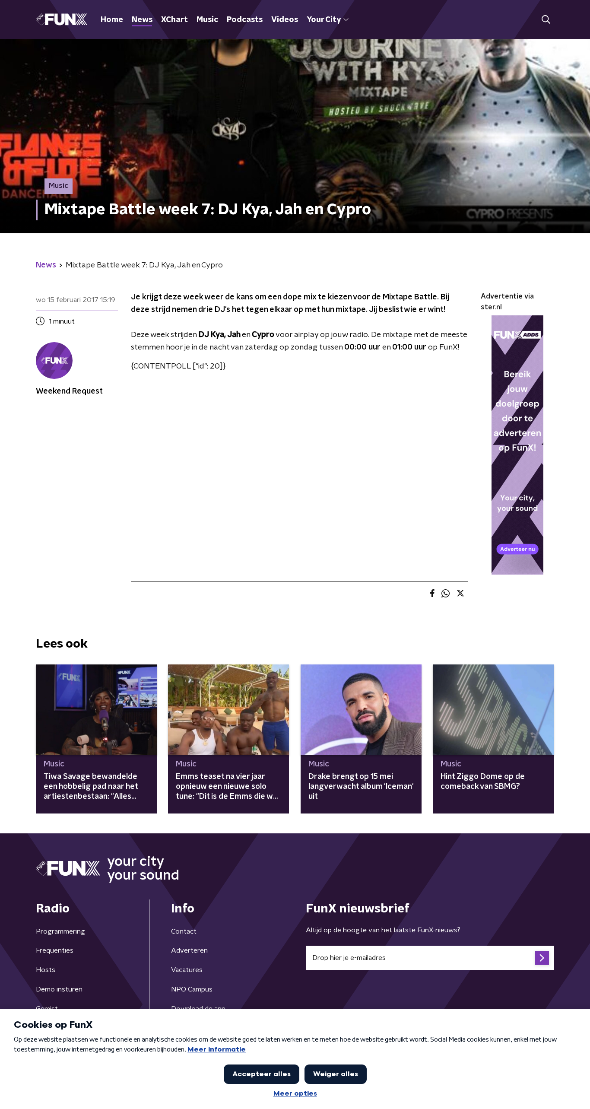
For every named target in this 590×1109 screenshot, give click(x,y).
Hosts (45, 969)
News (142, 20)
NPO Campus (192, 989)
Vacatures (187, 969)
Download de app (198, 1008)
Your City (324, 20)
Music (207, 20)
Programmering (60, 931)
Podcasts (245, 20)
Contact (184, 931)
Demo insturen (59, 989)
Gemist (47, 1008)
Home (112, 20)
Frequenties (54, 950)
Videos (284, 20)
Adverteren (189, 950)
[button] (545, 20)
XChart (174, 20)
